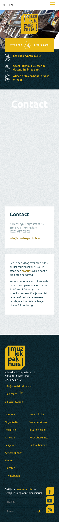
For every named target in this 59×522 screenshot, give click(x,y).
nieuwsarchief (25, 489)
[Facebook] (49, 491)
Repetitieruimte (39, 437)
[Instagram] (49, 510)
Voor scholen (37, 414)
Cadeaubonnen (38, 445)
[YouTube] (49, 501)
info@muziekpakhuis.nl (25, 238)
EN (11, 5)
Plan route (11, 394)
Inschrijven (11, 430)
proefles (26, 271)
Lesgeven (10, 445)
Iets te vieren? (38, 430)
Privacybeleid (12, 476)
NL (4, 5)
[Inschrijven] (38, 511)
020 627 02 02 (13, 380)
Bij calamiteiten (14, 401)
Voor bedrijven (38, 422)
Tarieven (10, 437)
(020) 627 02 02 (20, 232)
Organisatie (11, 422)
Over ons (10, 414)
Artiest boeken (13, 453)
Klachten (10, 468)
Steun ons (11, 460)
